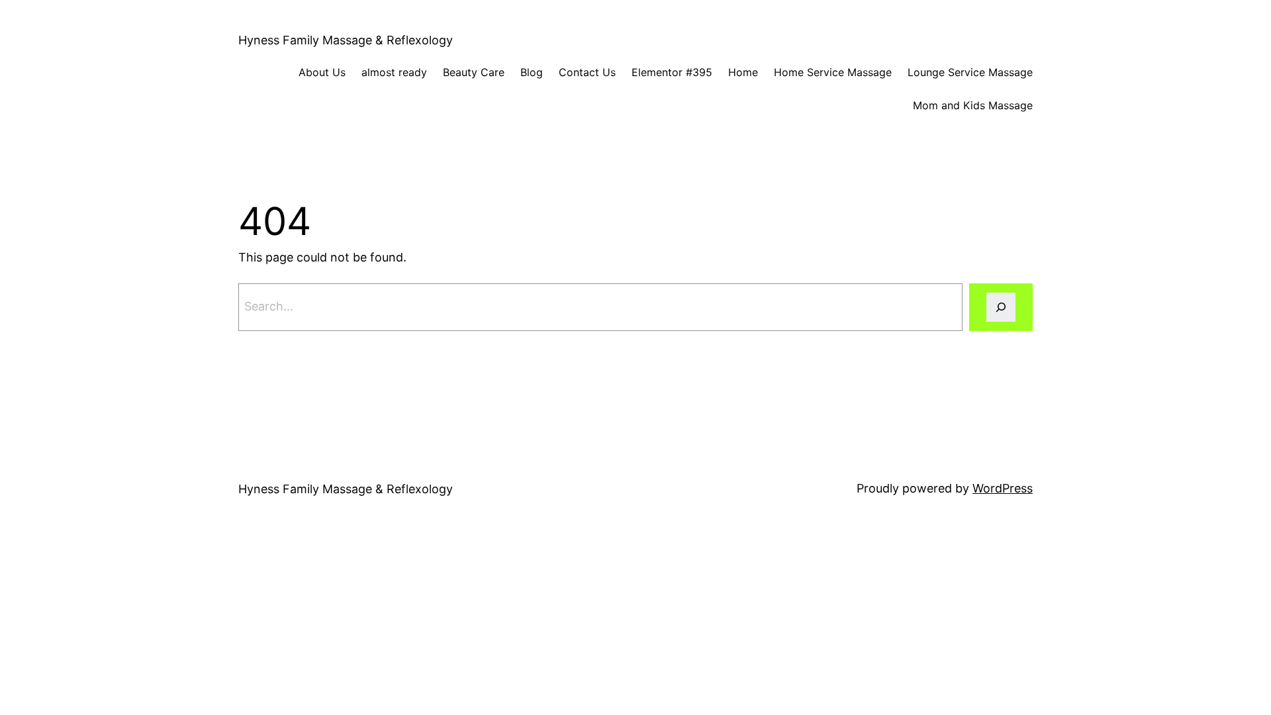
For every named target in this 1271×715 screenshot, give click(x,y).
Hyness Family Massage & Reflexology (345, 40)
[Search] (1001, 307)
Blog (531, 72)
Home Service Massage (833, 72)
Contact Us (587, 72)
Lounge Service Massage (970, 72)
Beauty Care (473, 72)
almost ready (394, 72)
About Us (322, 72)
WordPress (1002, 488)
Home (743, 72)
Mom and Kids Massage (973, 105)
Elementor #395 (672, 72)
